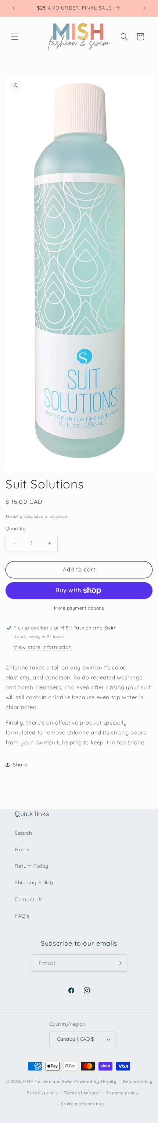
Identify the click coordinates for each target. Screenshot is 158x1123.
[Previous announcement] (14, 8)
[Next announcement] (144, 8)
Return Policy (32, 866)
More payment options (79, 608)
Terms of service (81, 1092)
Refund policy (137, 1081)
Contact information (82, 1103)
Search (23, 833)
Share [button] (20, 764)
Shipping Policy (34, 882)
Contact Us (29, 899)
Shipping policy (122, 1092)
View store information (43, 647)
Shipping (14, 516)
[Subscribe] (119, 963)
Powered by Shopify (95, 1081)
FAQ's (22, 916)
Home (22, 849)
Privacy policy (42, 1092)
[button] (15, 37)
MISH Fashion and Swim (48, 1081)
